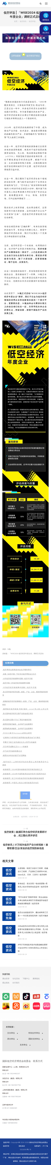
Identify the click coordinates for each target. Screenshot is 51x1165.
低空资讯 (24, 817)
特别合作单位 (34, 1033)
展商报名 (36, 978)
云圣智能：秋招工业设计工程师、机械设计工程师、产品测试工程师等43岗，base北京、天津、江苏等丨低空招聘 (33, 871)
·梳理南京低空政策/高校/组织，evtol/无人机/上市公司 (25, 709)
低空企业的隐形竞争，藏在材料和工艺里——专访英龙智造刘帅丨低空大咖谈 (33, 914)
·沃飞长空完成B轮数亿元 (12, 751)
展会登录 (5, 978)
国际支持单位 (34, 1039)
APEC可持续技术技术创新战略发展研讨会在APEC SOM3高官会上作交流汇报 (33, 948)
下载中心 (26, 978)
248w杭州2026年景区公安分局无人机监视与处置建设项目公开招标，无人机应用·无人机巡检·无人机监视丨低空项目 (33, 931)
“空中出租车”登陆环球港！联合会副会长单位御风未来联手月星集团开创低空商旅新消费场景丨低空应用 (33, 900)
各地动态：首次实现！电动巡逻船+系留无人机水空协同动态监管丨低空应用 (33, 885)
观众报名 (5, 983)
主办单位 (11, 1033)
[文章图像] (8, 872)
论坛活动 (16, 978)
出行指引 (16, 983)
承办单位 (11, 1039)
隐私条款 (22, 1146)
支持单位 (24, 1045)
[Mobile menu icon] (46, 3)
